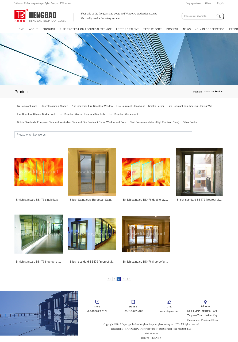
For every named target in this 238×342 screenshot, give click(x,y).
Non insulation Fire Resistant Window (92, 106)
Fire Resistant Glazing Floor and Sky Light (82, 114)
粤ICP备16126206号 (151, 338)
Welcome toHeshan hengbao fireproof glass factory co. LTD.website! (42, 3)
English (220, 3)
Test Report (152, 29)
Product (49, 29)
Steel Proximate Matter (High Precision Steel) (154, 122)
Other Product (190, 122)
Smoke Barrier (156, 106)
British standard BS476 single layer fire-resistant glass (39, 199)
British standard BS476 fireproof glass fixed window (39, 261)
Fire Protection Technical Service (86, 29)
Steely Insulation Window (54, 106)
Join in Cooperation (210, 29)
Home (21, 29)
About (33, 29)
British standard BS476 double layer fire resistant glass (146, 199)
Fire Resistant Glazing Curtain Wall (36, 114)
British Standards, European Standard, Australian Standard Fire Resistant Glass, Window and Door (71, 122)
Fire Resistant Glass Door (130, 106)
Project (172, 29)
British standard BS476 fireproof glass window (199, 199)
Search (208, 134)
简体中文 (209, 3)
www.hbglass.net (169, 311)
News (187, 29)
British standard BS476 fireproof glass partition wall (92, 261)
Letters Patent (127, 29)
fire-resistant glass (27, 106)
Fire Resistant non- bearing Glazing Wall (190, 106)
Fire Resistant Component (123, 114)
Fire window (132, 329)
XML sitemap (151, 333)
